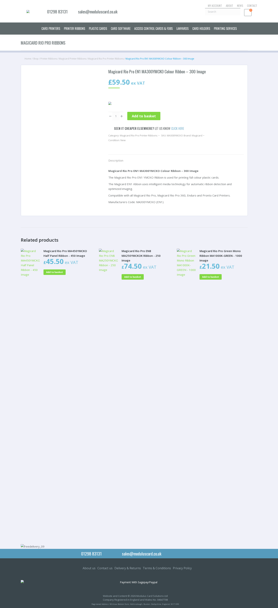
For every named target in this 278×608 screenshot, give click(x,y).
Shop (36, 58)
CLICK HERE (177, 128)
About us (89, 568)
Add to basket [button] (54, 272)
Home (28, 58)
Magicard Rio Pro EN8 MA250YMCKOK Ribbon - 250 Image (141, 255)
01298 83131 (57, 11)
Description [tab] (115, 160)
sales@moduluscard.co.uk (97, 11)
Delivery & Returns (127, 568)
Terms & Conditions (157, 568)
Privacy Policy (182, 568)
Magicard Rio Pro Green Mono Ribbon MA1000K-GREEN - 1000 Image (221, 255)
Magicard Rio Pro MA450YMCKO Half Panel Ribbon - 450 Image (65, 253)
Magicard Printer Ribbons (72, 58)
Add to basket (144, 116)
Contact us (105, 568)
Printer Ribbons (48, 58)
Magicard (197, 135)
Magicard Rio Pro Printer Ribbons (106, 58)
